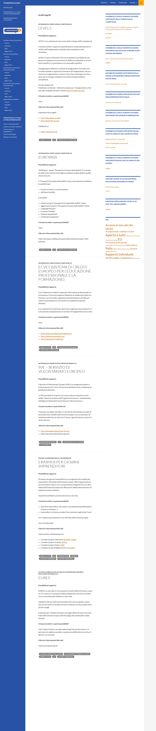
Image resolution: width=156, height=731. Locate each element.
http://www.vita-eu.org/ (50, 121)
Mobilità (74, 556)
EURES (44, 577)
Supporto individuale (66, 558)
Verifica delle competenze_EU (60, 24)
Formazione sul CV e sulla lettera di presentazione (12, 13)
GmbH (73, 539)
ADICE (64, 542)
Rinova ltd (71, 548)
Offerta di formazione (124, 249)
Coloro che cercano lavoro (133, 236)
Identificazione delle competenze (10, 19)
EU (54, 140)
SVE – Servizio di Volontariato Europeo (61, 369)
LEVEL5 (44, 28)
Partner (113, 2)
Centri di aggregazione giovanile (117, 143)
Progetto (104, 2)
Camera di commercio (113, 102)
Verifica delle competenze (67, 140)
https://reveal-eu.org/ (75, 90)
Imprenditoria (63, 556)
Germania (8, 46)
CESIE (62, 545)
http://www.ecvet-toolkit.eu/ (52, 339)
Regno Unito (8, 51)
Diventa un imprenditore (10, 54)
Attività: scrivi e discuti (10, 137)
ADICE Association (112, 187)
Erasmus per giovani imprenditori (58, 464)
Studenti (133, 248)
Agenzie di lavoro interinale (115, 139)
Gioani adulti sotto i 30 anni (73, 442)
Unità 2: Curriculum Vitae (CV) (12, 127)
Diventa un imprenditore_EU (49, 458)
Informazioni (43, 24)
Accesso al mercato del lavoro (51, 654)
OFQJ (108, 191)
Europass (47, 157)
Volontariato (45, 444)
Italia (109, 248)
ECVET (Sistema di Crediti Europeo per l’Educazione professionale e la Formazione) (64, 273)
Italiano (132, 2)
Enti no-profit (110, 147)
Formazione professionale (67, 347)
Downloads (123, 2)
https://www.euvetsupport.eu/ (53, 336)
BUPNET (67, 539)
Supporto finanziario (47, 558)
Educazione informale (48, 442)
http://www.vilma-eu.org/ (51, 118)
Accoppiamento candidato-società (77, 654)
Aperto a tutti (45, 140)
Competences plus (11, 2)
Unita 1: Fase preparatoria (11, 124)
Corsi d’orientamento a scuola (116, 84)
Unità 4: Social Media (9, 134)
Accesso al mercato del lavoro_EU (51, 572)
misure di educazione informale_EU (62, 363)
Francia (7, 43)
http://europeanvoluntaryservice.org (55, 431)
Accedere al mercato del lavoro (12, 40)
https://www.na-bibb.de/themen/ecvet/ (56, 333)
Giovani (123, 245)
